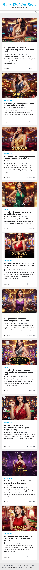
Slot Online (8, 45)
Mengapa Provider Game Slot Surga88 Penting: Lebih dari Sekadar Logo (19, 50)
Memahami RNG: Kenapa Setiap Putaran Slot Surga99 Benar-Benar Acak (18, 372)
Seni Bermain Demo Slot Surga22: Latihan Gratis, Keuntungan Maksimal (18, 483)
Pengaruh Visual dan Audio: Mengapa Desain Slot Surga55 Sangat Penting (16, 427)
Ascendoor (12, 567)
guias (6, 54)
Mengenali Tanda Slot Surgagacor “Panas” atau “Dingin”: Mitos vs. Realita (18, 538)
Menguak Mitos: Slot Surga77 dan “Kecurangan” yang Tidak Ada (18, 320)
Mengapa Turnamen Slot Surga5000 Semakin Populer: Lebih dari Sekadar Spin (19, 265)
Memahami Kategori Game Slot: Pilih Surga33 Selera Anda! (19, 213)
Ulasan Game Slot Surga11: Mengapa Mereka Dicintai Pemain (19, 104)
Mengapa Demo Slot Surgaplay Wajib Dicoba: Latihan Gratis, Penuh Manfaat (19, 159)
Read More (7, 68)
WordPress (29, 567)
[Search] (35, 12)
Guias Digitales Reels (19, 4)
